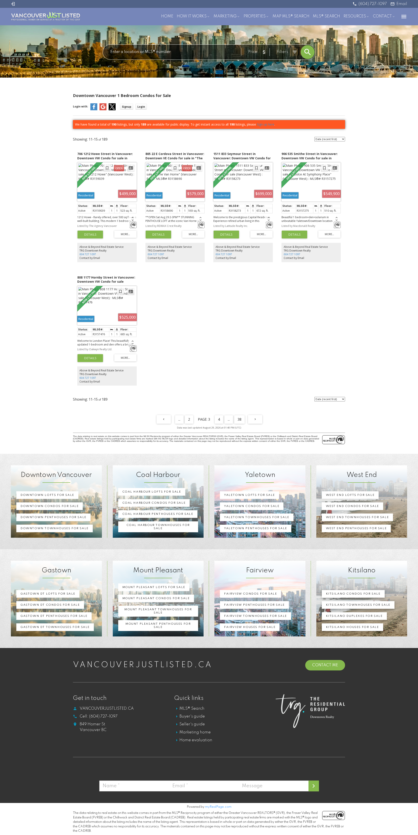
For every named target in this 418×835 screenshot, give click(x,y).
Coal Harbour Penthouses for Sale (157, 514)
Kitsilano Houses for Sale (352, 627)
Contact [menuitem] (382, 16)
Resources (355, 16)
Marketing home (195, 732)
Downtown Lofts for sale (47, 495)
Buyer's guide (192, 716)
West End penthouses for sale (356, 528)
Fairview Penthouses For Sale (254, 605)
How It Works (192, 16)
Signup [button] (126, 107)
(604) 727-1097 (373, 4)
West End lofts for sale (350, 495)
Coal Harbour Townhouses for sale (158, 527)
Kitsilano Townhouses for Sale (358, 605)
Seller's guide (192, 724)
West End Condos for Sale (352, 506)
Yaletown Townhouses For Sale (256, 517)
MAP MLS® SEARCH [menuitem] (291, 16)
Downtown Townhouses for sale (54, 528)
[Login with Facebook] (93, 109)
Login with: (80, 106)
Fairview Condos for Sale (250, 593)
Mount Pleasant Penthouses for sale (158, 625)
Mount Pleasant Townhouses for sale (158, 611)
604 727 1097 (87, 254)
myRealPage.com (218, 806)
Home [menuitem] (167, 16)
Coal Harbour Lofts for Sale (151, 491)
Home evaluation (195, 740)
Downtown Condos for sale (49, 506)
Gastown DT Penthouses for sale (54, 616)
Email (401, 4)
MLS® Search (191, 709)
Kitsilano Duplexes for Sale (354, 616)
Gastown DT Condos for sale (50, 605)
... (179, 419)
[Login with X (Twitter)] (112, 109)
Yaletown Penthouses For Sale (255, 528)
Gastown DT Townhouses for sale (55, 627)
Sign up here (265, 124)
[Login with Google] (102, 109)
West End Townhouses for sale (357, 517)
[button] (369, 4)
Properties (255, 16)
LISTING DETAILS (90, 234)
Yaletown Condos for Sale (251, 506)
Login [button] (141, 107)
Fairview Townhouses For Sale (255, 616)
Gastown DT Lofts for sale (47, 593)
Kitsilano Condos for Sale (353, 593)
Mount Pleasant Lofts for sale (153, 587)
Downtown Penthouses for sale (53, 517)
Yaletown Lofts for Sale (249, 495)
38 (239, 419)
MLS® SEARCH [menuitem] (326, 16)
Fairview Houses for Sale (249, 627)
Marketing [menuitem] (225, 16)
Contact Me (325, 665)
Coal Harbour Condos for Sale (154, 503)
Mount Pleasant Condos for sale (156, 598)
